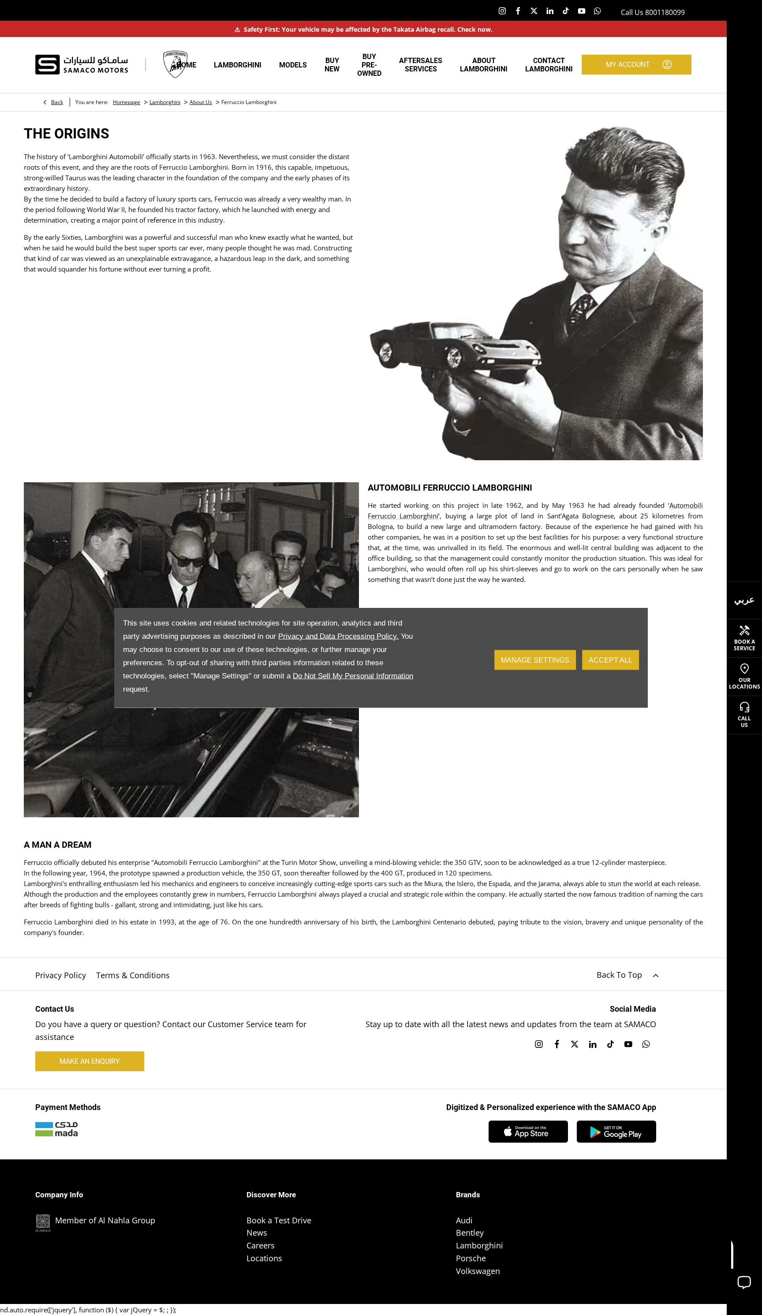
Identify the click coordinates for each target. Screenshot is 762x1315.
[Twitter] (534, 10)
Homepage (126, 102)
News (257, 1232)
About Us (201, 102)
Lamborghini (164, 102)
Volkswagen (478, 1271)
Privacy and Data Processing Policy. (338, 636)
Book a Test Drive (279, 1220)
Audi (464, 1220)
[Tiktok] (566, 10)
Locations (264, 1258)
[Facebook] (518, 10)
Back (57, 102)
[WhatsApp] (597, 10)
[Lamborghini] (175, 64)
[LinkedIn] (550, 10)
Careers (261, 1245)
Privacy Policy (60, 975)
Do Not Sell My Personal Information (353, 675)
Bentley (470, 1232)
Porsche (471, 1258)
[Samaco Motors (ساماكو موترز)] (81, 65)
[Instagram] (502, 10)
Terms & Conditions (133, 975)
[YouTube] (582, 10)
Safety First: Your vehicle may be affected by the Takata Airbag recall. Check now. (364, 29)
